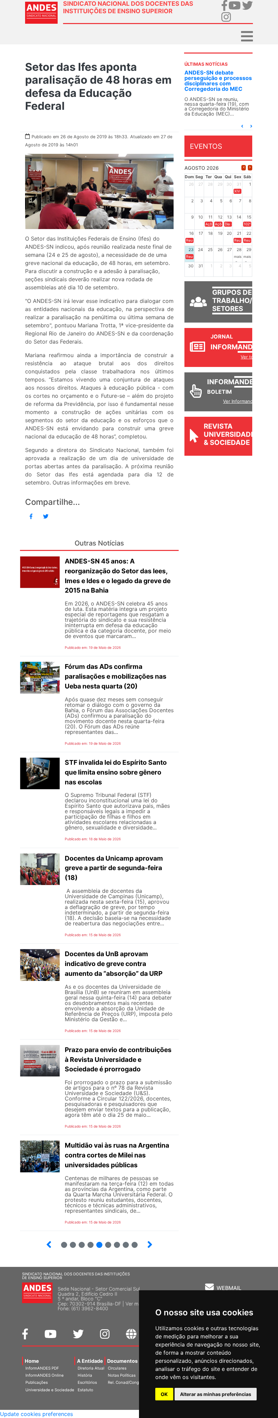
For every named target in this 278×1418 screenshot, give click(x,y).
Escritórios (87, 1382)
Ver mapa (136, 1304)
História (85, 1375)
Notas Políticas (122, 1375)
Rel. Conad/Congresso (128, 1382)
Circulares (117, 1368)
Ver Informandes (240, 401)
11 (90, 1245)
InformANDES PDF (42, 1368)
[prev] (243, 167)
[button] (242, 126)
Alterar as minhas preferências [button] (215, 1394)
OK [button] (164, 1394)
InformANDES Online (44, 1375)
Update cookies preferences (36, 1414)
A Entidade (90, 1361)
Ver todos (251, 356)
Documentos (122, 1361)
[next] (250, 167)
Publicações (36, 1382)
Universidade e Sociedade (49, 1390)
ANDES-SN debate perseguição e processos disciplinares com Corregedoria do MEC (218, 80)
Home (32, 1361)
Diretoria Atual (91, 1368)
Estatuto (85, 1390)
